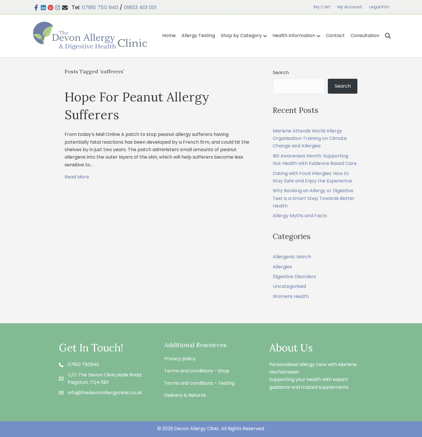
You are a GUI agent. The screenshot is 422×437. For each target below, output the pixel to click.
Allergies (282, 266)
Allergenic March (292, 256)
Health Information (293, 35)
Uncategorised (289, 286)
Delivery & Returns (185, 395)
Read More (77, 177)
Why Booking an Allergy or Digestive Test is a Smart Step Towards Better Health (314, 198)
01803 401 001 (140, 7)
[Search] (385, 36)
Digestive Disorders (294, 276)
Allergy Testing (198, 35)
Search (281, 72)
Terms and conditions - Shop (196, 370)
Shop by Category (241, 35)
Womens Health (291, 296)
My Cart (322, 7)
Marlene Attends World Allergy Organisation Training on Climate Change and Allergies (310, 138)
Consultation (365, 35)
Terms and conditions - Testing (199, 383)
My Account (349, 7)
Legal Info (379, 7)
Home (169, 35)
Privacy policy (179, 358)
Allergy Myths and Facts (300, 215)
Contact (335, 35)
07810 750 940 (100, 7)
